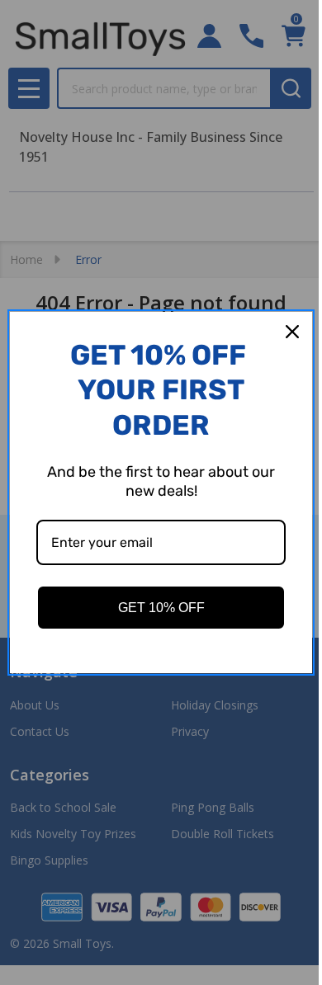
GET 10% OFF (161, 608)
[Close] (292, 331)
